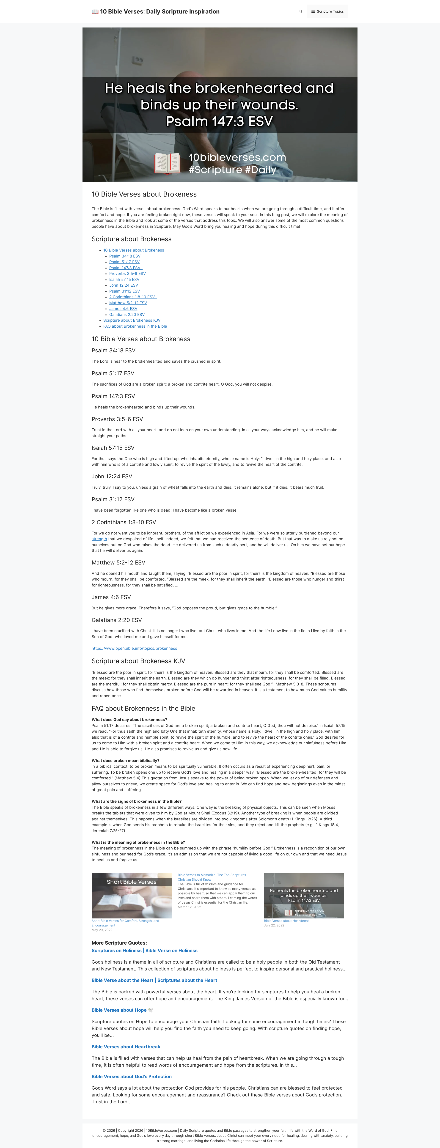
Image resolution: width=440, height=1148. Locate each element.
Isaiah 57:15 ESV (124, 279)
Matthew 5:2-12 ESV (128, 303)
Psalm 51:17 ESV (124, 262)
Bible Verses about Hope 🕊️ (123, 1010)
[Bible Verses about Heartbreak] (305, 895)
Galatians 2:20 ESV (127, 314)
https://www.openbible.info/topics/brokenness (134, 648)
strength (99, 539)
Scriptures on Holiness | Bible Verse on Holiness (145, 950)
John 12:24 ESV (124, 285)
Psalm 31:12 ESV (124, 291)
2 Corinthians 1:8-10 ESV (133, 297)
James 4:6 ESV (123, 308)
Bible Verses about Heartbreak (287, 921)
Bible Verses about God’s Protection (132, 1076)
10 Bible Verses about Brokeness (133, 250)
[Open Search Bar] (300, 11)
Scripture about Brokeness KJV (132, 320)
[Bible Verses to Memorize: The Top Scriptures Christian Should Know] (221, 891)
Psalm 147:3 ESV (126, 268)
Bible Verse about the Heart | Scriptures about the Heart (154, 980)
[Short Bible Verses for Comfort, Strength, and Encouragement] (132, 895)
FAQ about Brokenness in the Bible (135, 326)
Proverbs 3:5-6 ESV (128, 273)
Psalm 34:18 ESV (125, 256)
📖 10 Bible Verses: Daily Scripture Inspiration (156, 11)
